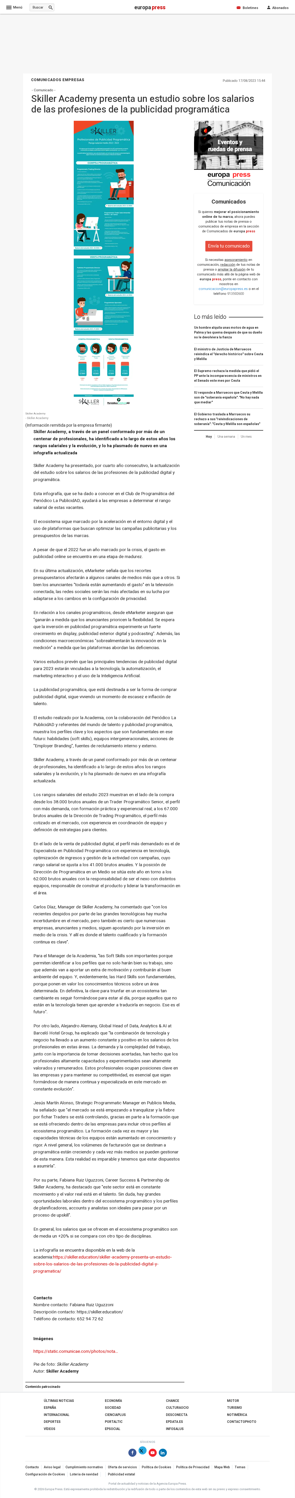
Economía (113, 1400)
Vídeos (49, 1429)
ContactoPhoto (241, 1421)
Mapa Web (222, 1467)
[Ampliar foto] (104, 407)
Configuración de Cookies (45, 1474)
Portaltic (114, 1421)
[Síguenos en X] (142, 1454)
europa (244, 231)
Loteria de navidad (84, 1474)
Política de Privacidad (192, 1467)
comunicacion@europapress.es (223, 288)
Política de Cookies (156, 1467)
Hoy (209, 436)
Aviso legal (52, 1467)
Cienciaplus (115, 1414)
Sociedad (113, 1407)
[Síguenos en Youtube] (152, 1454)
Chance (172, 1400)
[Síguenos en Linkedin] (163, 1454)
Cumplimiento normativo (84, 1467)
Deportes (52, 1421)
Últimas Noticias (59, 1400)
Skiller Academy (35, 414)
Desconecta (176, 1414)
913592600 (235, 293)
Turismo (234, 1407)
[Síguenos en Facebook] (132, 1454)
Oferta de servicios (122, 1467)
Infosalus (175, 1429)
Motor (233, 1400)
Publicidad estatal (121, 1474)
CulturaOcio (177, 1407)
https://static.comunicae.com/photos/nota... (75, 1351)
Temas (240, 1467)
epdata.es (174, 1421)
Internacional (56, 1414)
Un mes (246, 436)
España (50, 1407)
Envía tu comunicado (229, 246)
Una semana (226, 436)
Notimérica (237, 1414)
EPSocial (112, 1429)
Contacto (32, 1467)
